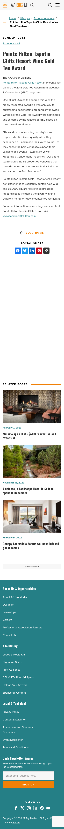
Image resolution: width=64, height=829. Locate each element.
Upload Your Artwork (15, 685)
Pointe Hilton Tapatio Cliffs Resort (22, 83)
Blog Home (35, 233)
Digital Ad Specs (12, 662)
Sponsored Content (14, 693)
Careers (7, 620)
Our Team (8, 605)
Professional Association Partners (22, 627)
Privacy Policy (11, 712)
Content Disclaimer (14, 719)
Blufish (16, 822)
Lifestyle (25, 18)
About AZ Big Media (15, 597)
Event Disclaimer (13, 740)
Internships (9, 612)
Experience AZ (11, 43)
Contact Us (9, 635)
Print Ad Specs (11, 670)
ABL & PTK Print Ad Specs (18, 677)
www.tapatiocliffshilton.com (19, 216)
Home (12, 18)
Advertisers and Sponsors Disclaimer (18, 729)
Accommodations (44, 18)
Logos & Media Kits (14, 654)
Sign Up (28, 784)
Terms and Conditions (16, 747)
